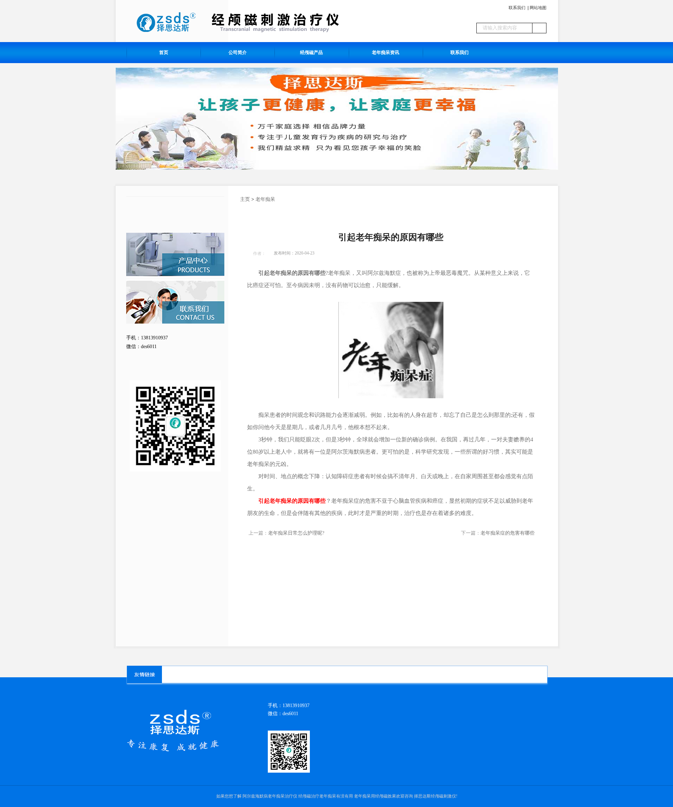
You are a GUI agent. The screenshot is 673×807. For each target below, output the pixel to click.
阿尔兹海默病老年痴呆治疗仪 (270, 796)
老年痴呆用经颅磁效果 (375, 796)
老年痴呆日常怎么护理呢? (296, 533)
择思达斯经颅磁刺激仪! (435, 796)
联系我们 (517, 7)
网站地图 (538, 7)
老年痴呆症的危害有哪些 (508, 533)
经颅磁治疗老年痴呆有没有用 (325, 796)
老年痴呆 (265, 199)
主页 (245, 199)
